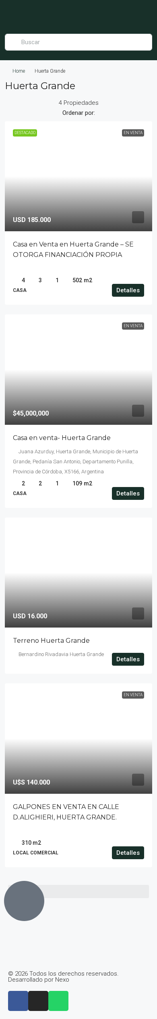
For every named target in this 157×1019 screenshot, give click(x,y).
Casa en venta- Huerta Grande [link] (62, 438)
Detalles (128, 290)
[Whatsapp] (58, 1001)
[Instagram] (38, 1001)
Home (18, 71)
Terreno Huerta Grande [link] (51, 640)
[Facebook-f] (18, 1001)
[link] (78, 176)
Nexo (62, 979)
